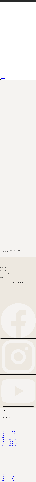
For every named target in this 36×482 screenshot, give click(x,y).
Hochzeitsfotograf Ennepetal (9, 437)
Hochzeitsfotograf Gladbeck (9, 445)
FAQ (3, 40)
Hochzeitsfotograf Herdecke (9, 478)
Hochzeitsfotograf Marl (8, 474)
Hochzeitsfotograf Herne (8, 472)
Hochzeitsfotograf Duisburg (9, 431)
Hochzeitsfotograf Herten (8, 441)
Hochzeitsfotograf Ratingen (9, 476)
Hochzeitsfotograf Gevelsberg (9, 443)
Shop (3, 41)
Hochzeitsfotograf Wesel (8, 429)
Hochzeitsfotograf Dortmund (13, 248)
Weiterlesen (4, 253)
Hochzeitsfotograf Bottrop (9, 451)
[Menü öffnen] (1, 79)
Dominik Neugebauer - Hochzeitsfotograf (7, 410)
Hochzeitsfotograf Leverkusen (9, 425)
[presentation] (18, 236)
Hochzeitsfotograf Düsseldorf (9, 468)
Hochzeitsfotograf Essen (8, 435)
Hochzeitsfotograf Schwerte (9, 449)
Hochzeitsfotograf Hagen (8, 423)
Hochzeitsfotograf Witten (8, 433)
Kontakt (3, 78)
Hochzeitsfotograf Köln (8, 470)
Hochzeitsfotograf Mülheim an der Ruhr (12, 427)
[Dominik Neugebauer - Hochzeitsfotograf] (3, 299)
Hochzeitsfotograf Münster (9, 439)
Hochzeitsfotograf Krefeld (9, 447)
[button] (0, 413)
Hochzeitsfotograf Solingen (9, 480)
